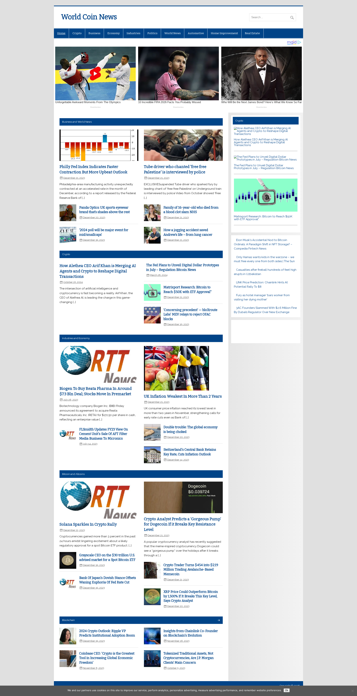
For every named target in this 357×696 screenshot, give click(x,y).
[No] (352, 691)
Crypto (77, 33)
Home (61, 33)
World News (172, 33)
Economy (113, 33)
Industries (133, 33)
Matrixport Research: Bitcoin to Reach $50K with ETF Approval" (263, 218)
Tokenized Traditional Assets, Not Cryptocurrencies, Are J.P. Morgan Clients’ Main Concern (188, 658)
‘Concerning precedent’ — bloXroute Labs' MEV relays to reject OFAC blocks (190, 314)
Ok (286, 690)
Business (94, 33)
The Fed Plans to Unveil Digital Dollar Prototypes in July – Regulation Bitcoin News (264, 167)
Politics (152, 33)
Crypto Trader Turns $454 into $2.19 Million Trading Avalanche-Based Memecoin (190, 569)
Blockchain (68, 620)
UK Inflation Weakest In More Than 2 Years (183, 396)
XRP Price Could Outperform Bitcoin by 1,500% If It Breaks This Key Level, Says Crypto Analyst (190, 596)
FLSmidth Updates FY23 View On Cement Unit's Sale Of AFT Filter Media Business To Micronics (103, 434)
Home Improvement (224, 33)
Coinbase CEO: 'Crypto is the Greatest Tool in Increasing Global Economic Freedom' (106, 658)
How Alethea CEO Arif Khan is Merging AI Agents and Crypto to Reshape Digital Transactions (98, 271)
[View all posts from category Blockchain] (218, 620)
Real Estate (252, 33)
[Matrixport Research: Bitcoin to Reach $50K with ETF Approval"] (265, 210)
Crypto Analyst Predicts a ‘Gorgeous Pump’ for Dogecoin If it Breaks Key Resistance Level (182, 524)
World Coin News (89, 17)
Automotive (196, 33)
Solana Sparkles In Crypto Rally (88, 524)
